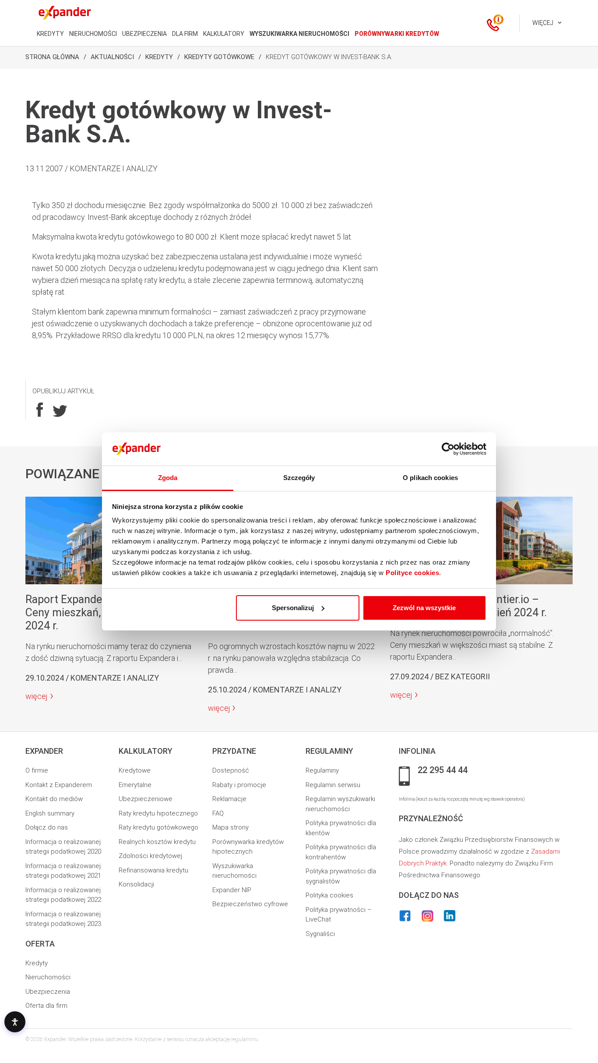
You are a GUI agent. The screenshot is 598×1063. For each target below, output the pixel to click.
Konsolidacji (136, 884)
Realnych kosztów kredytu (157, 842)
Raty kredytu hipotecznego (158, 813)
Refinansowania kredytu (153, 870)
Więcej (542, 22)
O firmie (36, 770)
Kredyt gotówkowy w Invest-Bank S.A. (329, 57)
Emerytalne (135, 785)
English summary (49, 813)
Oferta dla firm (46, 1006)
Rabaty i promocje (239, 785)
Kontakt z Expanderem (58, 785)
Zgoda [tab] (168, 477)
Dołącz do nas (46, 827)
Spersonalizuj (293, 607)
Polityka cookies (329, 895)
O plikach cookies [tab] (430, 477)
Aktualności (112, 57)
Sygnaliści (320, 934)
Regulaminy (322, 770)
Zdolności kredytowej (150, 856)
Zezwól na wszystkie (424, 607)
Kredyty (159, 57)
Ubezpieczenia (47, 992)
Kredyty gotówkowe (219, 57)
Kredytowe (135, 770)
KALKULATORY (223, 33)
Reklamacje (229, 799)
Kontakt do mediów (54, 799)
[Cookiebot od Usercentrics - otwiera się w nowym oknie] (448, 449)
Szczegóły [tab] (299, 477)
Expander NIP (231, 890)
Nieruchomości (47, 977)
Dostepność (230, 770)
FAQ (218, 813)
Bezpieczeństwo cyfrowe (250, 904)
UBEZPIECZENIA (144, 33)
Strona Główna (52, 57)
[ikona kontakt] (493, 23)
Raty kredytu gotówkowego (158, 827)
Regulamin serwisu (333, 785)
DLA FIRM (185, 33)
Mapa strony (230, 827)
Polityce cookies (412, 572)
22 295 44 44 (443, 770)
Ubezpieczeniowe (145, 799)
